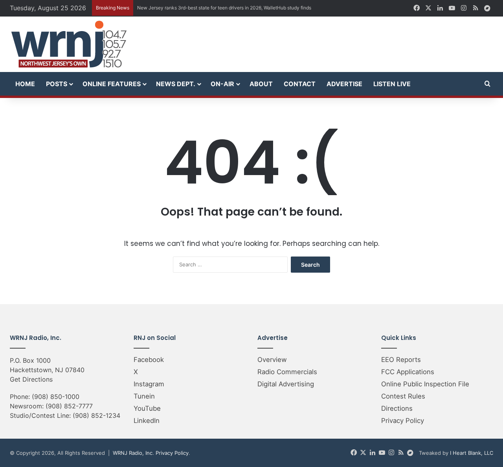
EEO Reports (401, 360)
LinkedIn (147, 421)
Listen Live (392, 84)
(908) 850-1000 (55, 397)
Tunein (144, 396)
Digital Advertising (285, 384)
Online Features (112, 84)
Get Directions (31, 379)
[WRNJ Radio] (69, 44)
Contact (300, 84)
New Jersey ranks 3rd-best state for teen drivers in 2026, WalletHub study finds (224, 8)
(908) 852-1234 (96, 415)
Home (25, 84)
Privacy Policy (402, 421)
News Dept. (175, 84)
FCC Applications (407, 372)
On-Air (222, 84)
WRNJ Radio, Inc (132, 453)
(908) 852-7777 (69, 406)
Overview (272, 360)
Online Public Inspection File (425, 384)
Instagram (149, 384)
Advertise (344, 84)
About (261, 84)
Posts (56, 84)
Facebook (149, 360)
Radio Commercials (287, 372)
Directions (397, 408)
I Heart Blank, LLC (471, 453)
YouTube (147, 408)
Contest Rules (403, 396)
